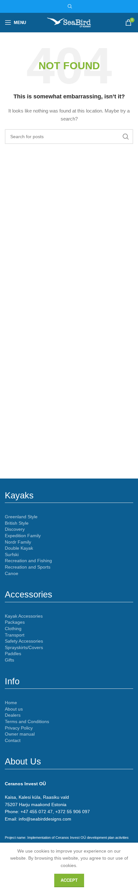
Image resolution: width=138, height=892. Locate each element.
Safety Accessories (24, 641)
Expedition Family (23, 535)
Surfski (12, 554)
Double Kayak (19, 548)
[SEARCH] (125, 136)
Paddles (13, 653)
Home (11, 702)
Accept (69, 880)
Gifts (9, 660)
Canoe (11, 573)
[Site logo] (69, 22)
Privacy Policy (19, 727)
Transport (14, 635)
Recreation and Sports (27, 567)
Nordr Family (18, 542)
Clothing (13, 628)
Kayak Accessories (24, 616)
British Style (17, 523)
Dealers (13, 715)
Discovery (15, 529)
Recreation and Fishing (28, 560)
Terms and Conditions (27, 721)
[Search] (69, 6)
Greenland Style (21, 516)
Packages (15, 622)
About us (14, 709)
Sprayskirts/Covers (24, 647)
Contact (13, 740)
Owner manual (20, 734)
